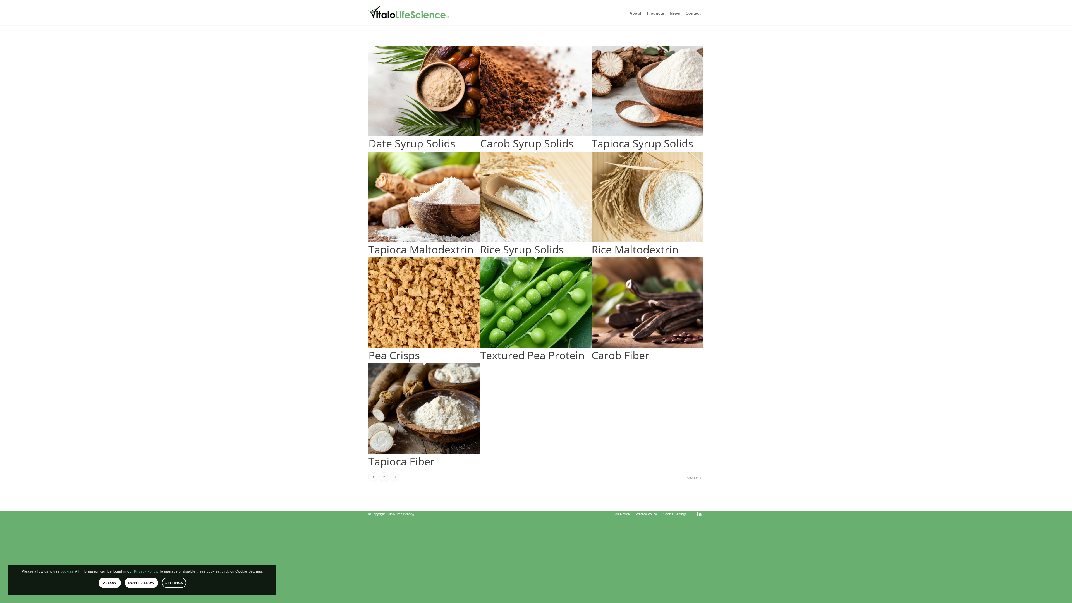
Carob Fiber (620, 355)
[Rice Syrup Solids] (536, 240)
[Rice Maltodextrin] (647, 240)
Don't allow (141, 582)
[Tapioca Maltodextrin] (424, 240)
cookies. (68, 571)
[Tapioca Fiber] (424, 453)
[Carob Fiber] (647, 346)
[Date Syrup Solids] (424, 134)
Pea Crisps (394, 355)
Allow (109, 582)
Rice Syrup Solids (522, 249)
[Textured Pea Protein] (536, 346)
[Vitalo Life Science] (413, 12)
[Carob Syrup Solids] (536, 134)
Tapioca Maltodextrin (420, 249)
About (635, 13)
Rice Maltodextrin (635, 249)
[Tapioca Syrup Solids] (647, 134)
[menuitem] (622, 514)
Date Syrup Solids (411, 143)
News (675, 13)
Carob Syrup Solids (526, 143)
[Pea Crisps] (424, 346)
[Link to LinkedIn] (699, 514)
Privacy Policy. (146, 571)
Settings (174, 582)
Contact (693, 13)
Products (655, 13)
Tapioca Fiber (401, 461)
